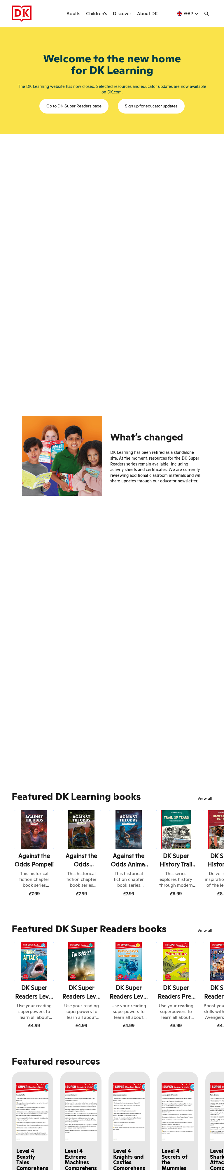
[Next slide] (206, 854)
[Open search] (206, 13)
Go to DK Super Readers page (74, 106)
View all (204, 798)
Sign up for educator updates (151, 106)
